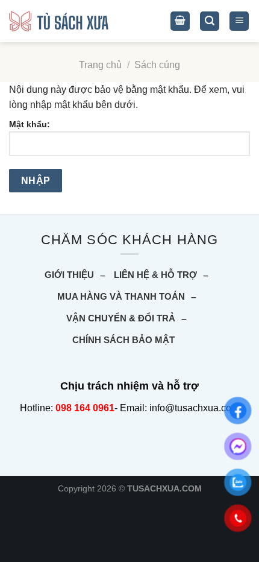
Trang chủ (100, 65)
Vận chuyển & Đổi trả (120, 318)
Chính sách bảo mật (123, 340)
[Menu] (239, 21)
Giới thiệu (69, 275)
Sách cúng (157, 65)
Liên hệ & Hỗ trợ (155, 275)
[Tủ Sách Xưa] (58, 21)
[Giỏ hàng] (180, 21)
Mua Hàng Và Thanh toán (121, 296)
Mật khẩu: (29, 124)
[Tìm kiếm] (209, 21)
